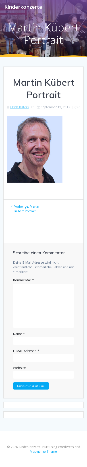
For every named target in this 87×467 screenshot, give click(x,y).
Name (19, 333)
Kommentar (23, 280)
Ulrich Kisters (19, 107)
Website (19, 367)
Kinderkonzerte (23, 6)
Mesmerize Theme (43, 451)
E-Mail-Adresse (26, 350)
